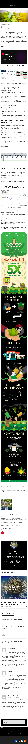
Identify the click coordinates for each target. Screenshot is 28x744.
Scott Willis (6, 26)
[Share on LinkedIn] (22, 741)
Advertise (7, 731)
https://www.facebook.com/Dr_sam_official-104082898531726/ (14, 690)
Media (15, 728)
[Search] (25, 1)
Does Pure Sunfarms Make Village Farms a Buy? (14, 603)
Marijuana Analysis (6, 24)
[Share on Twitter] (19, 741)
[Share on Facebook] (16, 741)
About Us (7, 728)
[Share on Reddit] (25, 741)
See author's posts (7, 528)
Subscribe (15, 731)
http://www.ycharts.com (16, 207)
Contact (23, 731)
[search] (23, 722)
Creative (21, 728)
